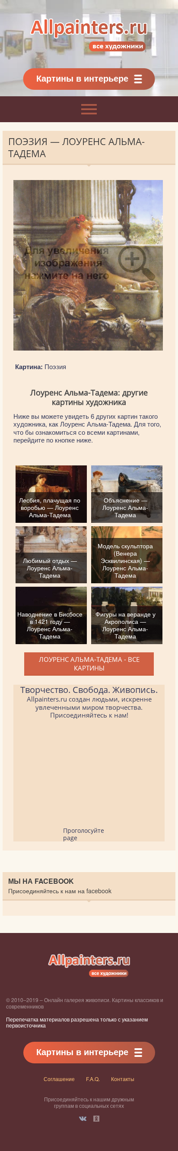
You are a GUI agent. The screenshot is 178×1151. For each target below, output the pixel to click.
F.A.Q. (93, 1078)
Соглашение (59, 1078)
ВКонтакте (82, 1119)
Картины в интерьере (82, 78)
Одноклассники (96, 1119)
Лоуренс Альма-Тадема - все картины (89, 663)
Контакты (122, 1078)
